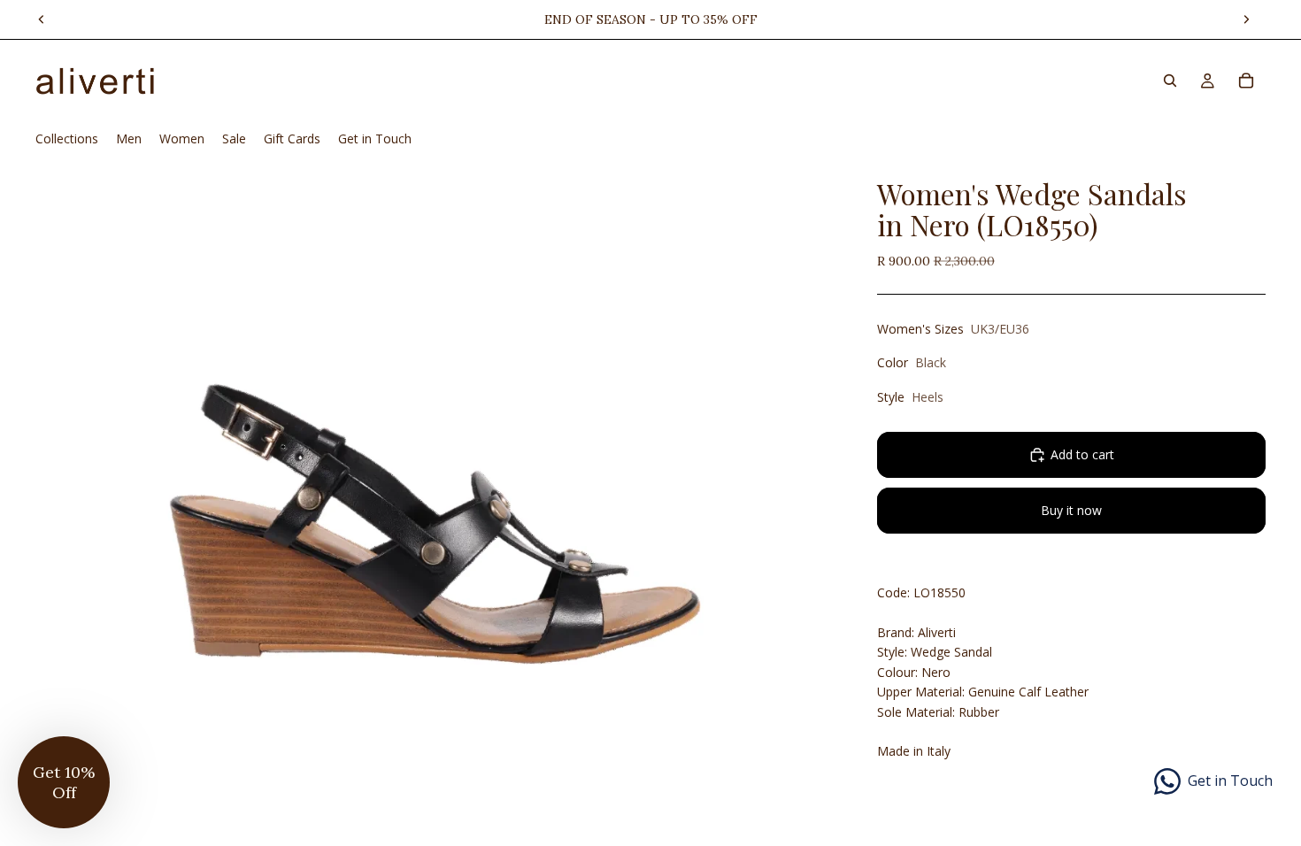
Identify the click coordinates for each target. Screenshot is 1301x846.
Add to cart (1082, 454)
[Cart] (1246, 80)
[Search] (1170, 80)
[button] (64, 782)
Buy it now (1071, 510)
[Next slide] (1246, 19)
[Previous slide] (41, 19)
